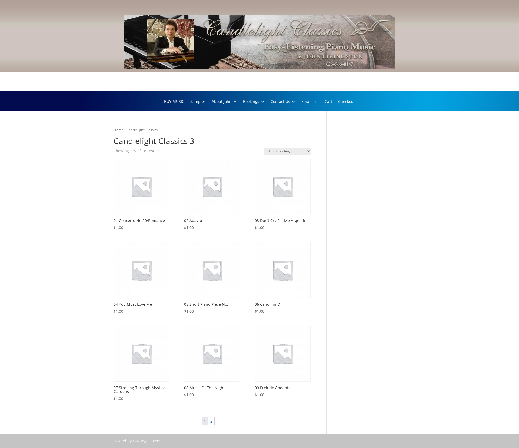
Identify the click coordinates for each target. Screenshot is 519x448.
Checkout (346, 102)
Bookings (251, 102)
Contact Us (280, 102)
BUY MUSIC (174, 102)
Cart (328, 102)
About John (222, 102)
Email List (310, 102)
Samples (198, 102)
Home (119, 129)
